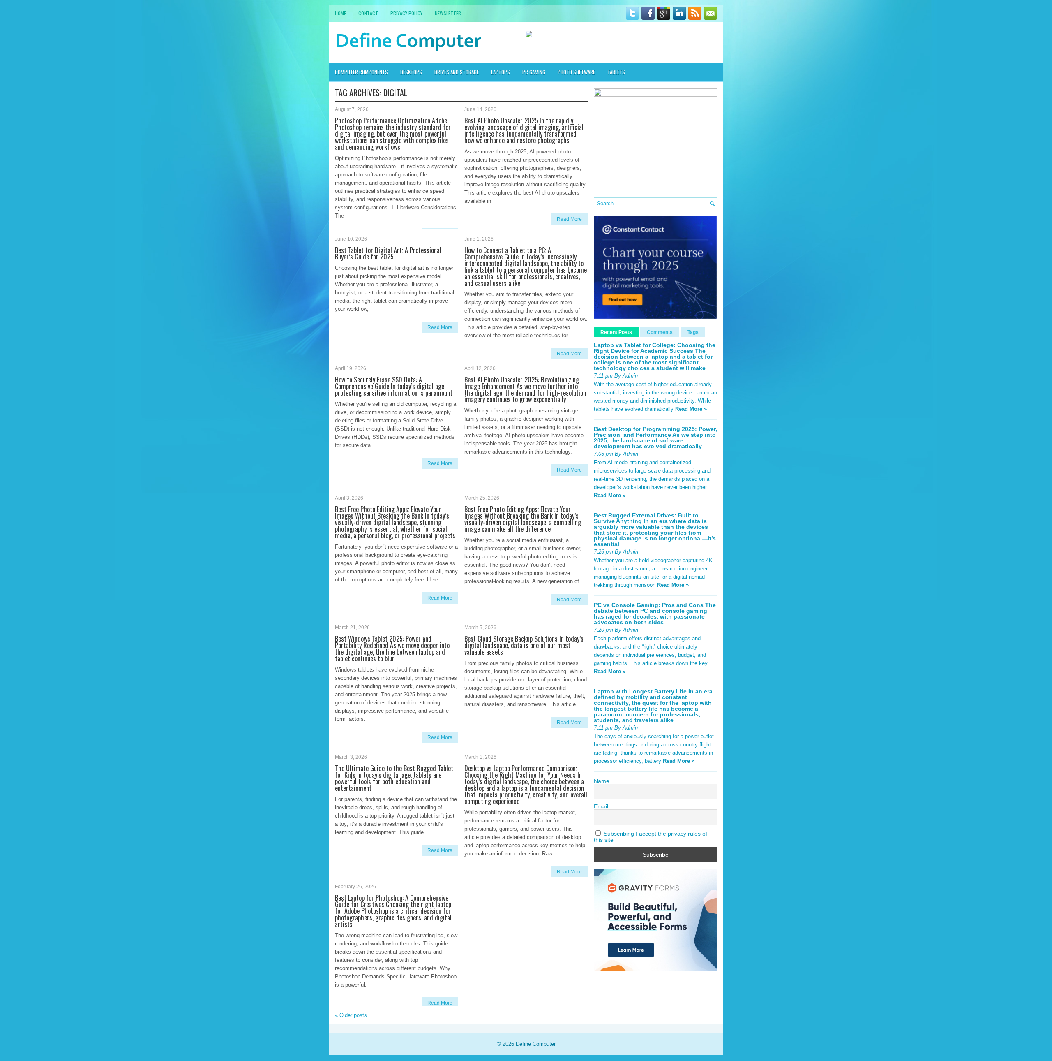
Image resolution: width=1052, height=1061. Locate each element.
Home (340, 12)
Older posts (351, 1015)
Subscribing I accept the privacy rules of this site (650, 836)
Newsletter (448, 12)
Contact (368, 12)
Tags (693, 332)
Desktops (411, 72)
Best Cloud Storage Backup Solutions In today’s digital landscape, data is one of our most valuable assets (524, 645)
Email (601, 806)
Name (601, 781)
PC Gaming (533, 72)
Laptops (500, 72)
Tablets (616, 72)
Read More (569, 219)
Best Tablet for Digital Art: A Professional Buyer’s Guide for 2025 (388, 253)
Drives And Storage (456, 72)
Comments (660, 332)
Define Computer (536, 1044)
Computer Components (361, 72)
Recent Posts (616, 332)
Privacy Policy (406, 12)
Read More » (691, 409)
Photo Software (576, 72)
